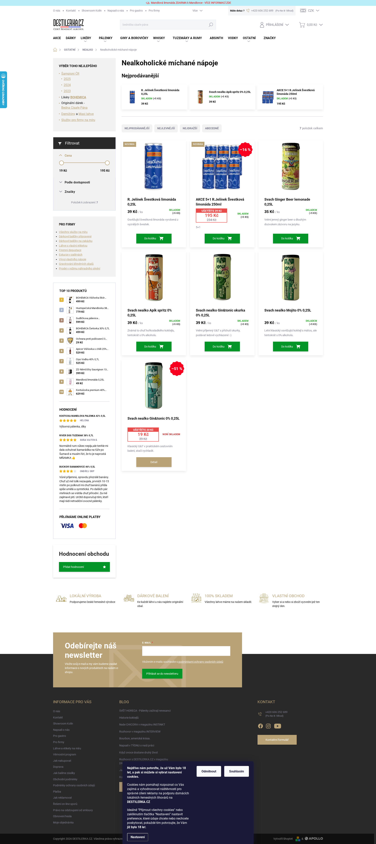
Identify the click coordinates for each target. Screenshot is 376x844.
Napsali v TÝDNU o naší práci (136, 745)
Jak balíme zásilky (64, 773)
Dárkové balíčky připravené (75, 236)
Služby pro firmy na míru (78, 120)
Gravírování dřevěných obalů (76, 263)
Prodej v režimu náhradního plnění (79, 268)
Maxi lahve (86, 114)
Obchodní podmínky (65, 779)
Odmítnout (209, 771)
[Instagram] (268, 725)
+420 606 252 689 (276, 713)
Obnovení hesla (62, 816)
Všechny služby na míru (73, 231)
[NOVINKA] (153, 168)
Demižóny (68, 114)
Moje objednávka (63, 822)
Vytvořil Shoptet (283, 838)
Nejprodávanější (137, 128)
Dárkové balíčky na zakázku (75, 240)
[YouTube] (277, 725)
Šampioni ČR (70, 73)
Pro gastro (136, 10)
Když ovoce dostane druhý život (138, 752)
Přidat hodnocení (73, 566)
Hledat (211, 24)
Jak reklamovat (62, 797)
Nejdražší (190, 128)
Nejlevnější (166, 128)
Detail (153, 462)
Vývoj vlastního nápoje (72, 259)
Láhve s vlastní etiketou (73, 245)
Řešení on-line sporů (65, 803)
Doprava (58, 766)
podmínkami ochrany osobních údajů (200, 661)
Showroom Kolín (92, 10)
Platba (57, 791)
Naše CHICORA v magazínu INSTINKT (142, 724)
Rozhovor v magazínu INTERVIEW (139, 731)
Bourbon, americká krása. (134, 738)
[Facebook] (260, 725)
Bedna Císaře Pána (74, 108)
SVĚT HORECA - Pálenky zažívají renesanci (145, 710)
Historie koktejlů (129, 717)
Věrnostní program (64, 754)
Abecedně (212, 128)
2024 (67, 85)
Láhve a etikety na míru (67, 748)
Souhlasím (236, 771)
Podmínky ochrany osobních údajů (74, 785)
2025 (67, 79)
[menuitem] (59, 38)
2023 (67, 91)
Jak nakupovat (62, 760)
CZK (311, 11)
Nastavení (138, 837)
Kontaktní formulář (277, 739)
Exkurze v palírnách (70, 254)
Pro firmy (154, 10)
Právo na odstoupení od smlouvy (73, 810)
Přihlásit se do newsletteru (162, 673)
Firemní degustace (70, 250)
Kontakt (71, 10)
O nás (56, 10)
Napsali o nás (116, 10)
